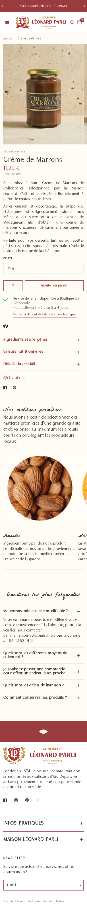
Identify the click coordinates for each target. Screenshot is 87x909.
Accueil (7, 38)
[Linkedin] (41, 800)
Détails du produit (19, 364)
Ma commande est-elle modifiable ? (35, 611)
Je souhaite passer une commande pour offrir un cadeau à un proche (34, 671)
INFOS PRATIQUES (23, 823)
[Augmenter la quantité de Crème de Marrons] (19, 286)
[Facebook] (8, 800)
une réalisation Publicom (52, 901)
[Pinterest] (30, 800)
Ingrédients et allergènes (25, 340)
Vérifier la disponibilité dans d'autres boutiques (45, 314)
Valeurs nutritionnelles (23, 352)
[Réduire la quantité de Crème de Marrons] (7, 286)
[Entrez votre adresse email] (79, 885)
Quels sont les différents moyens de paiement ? (35, 655)
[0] (79, 22)
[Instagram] (19, 800)
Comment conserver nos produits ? (35, 698)
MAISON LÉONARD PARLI (30, 839)
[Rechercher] (72, 22)
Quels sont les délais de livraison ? (33, 685)
